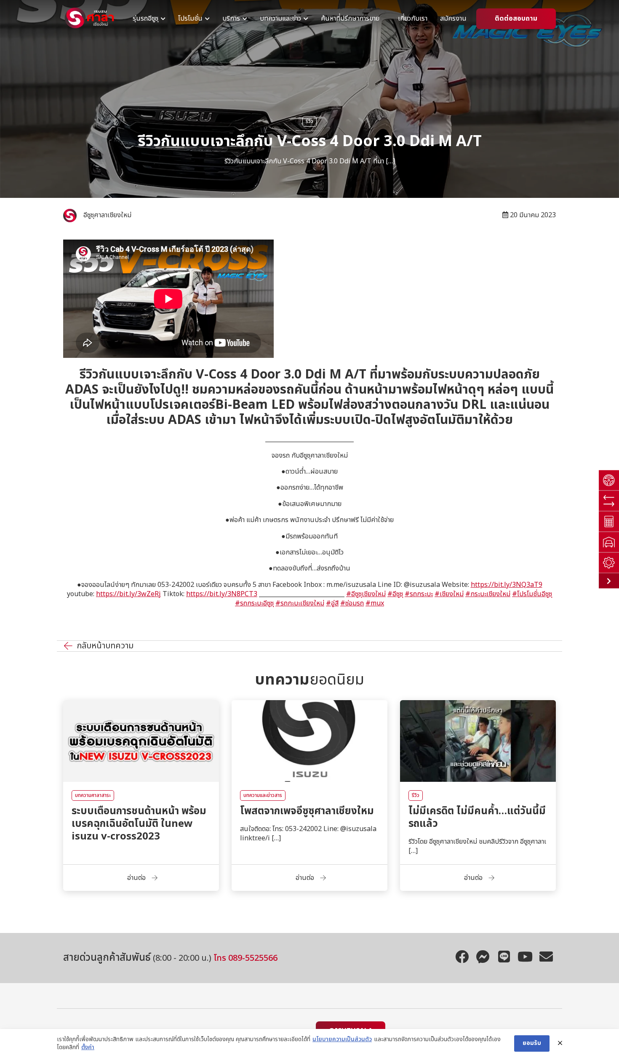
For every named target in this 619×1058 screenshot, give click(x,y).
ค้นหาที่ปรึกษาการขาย (350, 19)
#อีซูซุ (395, 594)
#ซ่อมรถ (352, 603)
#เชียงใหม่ (449, 594)
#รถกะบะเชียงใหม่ (299, 603)
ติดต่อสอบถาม (516, 19)
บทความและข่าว (280, 19)
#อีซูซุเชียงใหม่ (366, 594)
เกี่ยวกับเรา (412, 19)
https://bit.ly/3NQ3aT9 (506, 585)
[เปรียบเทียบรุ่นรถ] (609, 500)
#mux (375, 603)
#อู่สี (332, 603)
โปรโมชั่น (190, 19)
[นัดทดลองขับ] (609, 480)
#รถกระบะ (419, 594)
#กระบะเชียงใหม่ (487, 594)
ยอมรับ (532, 1043)
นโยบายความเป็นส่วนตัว (342, 1039)
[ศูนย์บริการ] (609, 542)
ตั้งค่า (87, 1047)
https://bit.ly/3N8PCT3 (221, 594)
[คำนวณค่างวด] (609, 521)
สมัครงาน (453, 19)
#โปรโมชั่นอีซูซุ (532, 594)
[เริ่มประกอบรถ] (609, 562)
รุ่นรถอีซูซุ (145, 19)
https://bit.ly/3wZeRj (128, 594)
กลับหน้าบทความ (105, 646)
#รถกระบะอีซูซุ (254, 603)
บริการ (231, 19)
